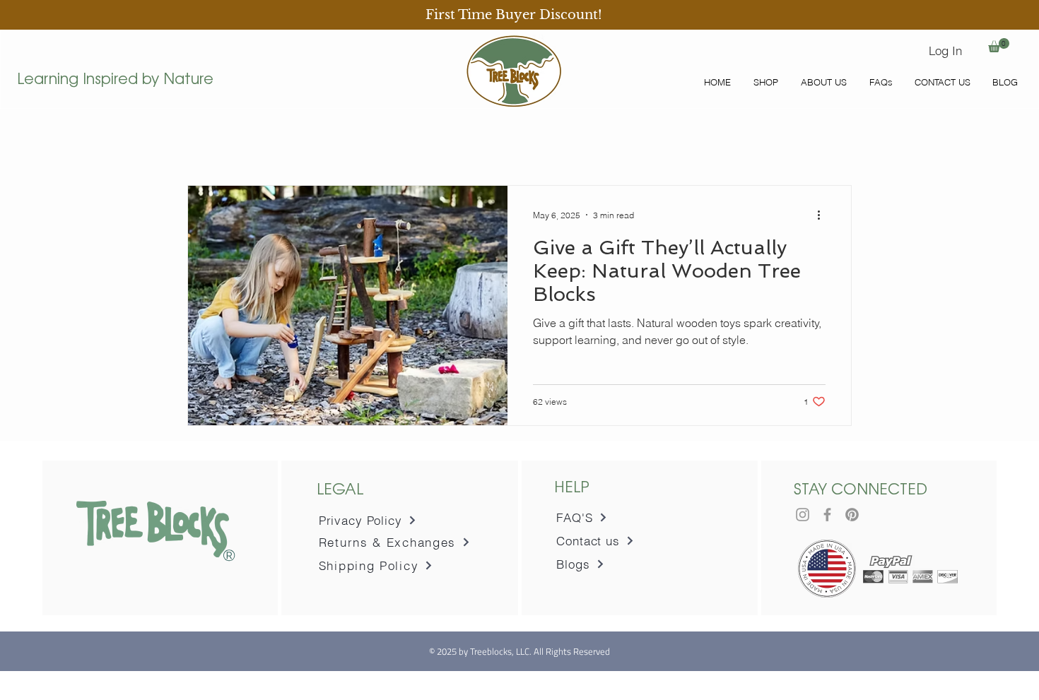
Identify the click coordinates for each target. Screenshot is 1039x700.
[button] (515, 15)
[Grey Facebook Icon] (827, 514)
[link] (998, 45)
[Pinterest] (852, 514)
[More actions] (823, 214)
